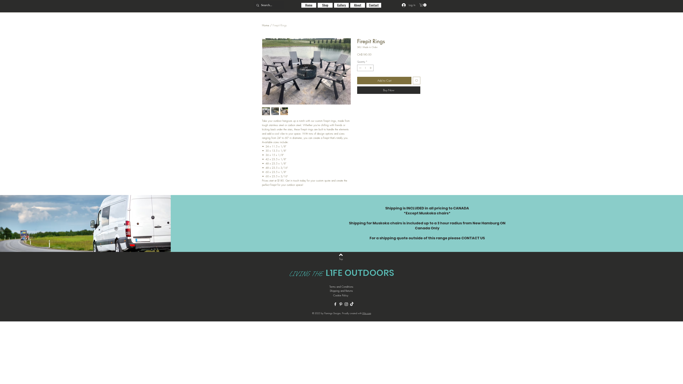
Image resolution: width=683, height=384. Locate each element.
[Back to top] (341, 255)
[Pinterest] (340, 304)
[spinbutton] (365, 68)
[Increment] (371, 68)
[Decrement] (360, 68)
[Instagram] (346, 304)
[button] (423, 5)
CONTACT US (473, 238)
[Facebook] (335, 304)
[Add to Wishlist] (416, 80)
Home (265, 25)
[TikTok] (352, 304)
